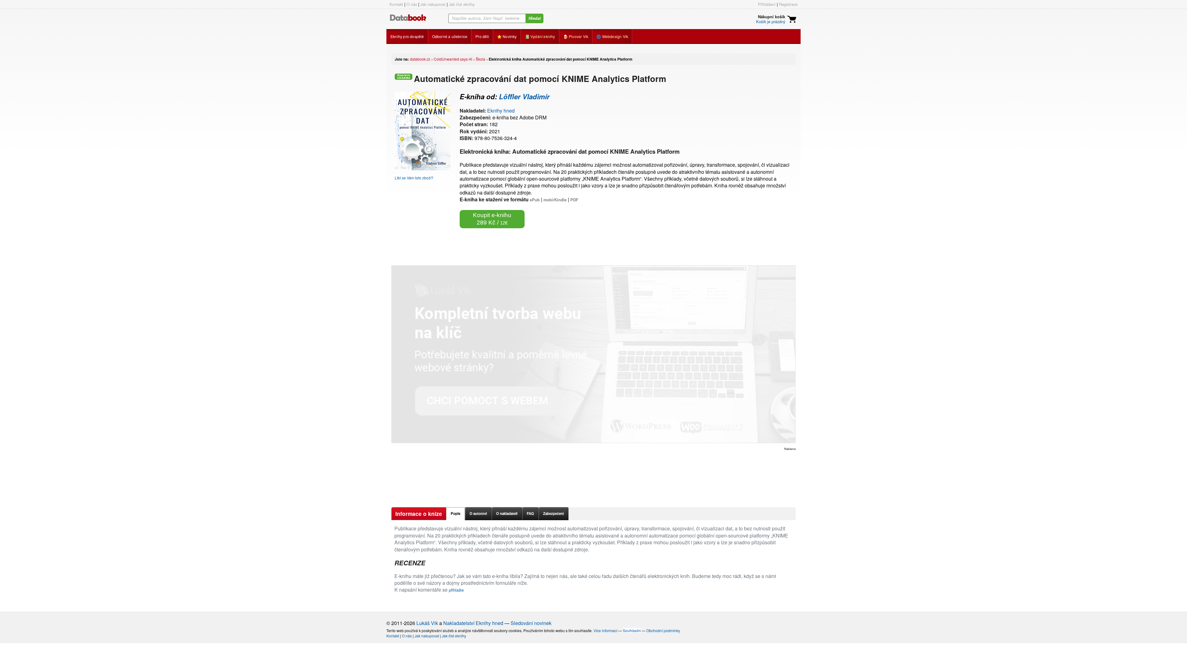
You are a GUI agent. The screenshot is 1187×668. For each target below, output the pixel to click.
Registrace (788, 4)
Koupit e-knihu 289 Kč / (492, 219)
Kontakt (396, 4)
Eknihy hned (501, 110)
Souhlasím (632, 630)
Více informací (605, 630)
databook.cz (420, 59)
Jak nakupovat (432, 4)
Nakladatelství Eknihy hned (473, 623)
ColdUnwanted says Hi (453, 59)
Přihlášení (767, 4)
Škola (480, 59)
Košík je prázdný (770, 21)
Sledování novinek (531, 623)
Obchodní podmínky (663, 630)
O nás (411, 4)
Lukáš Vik (427, 623)
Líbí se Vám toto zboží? (414, 177)
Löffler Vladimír (524, 96)
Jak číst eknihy (461, 4)
